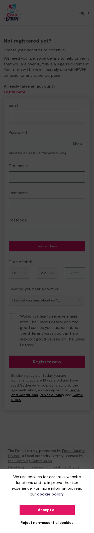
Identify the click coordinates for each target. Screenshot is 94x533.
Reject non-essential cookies (47, 522)
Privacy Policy (52, 395)
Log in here (15, 92)
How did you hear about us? (34, 289)
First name (18, 165)
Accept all (47, 510)
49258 (73, 467)
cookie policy (50, 494)
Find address (47, 246)
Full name (8, 100)
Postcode (18, 220)
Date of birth (20, 261)
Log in (83, 12)
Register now (47, 362)
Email (13, 105)
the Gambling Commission (30, 461)
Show (77, 143)
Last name (18, 193)
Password (18, 132)
